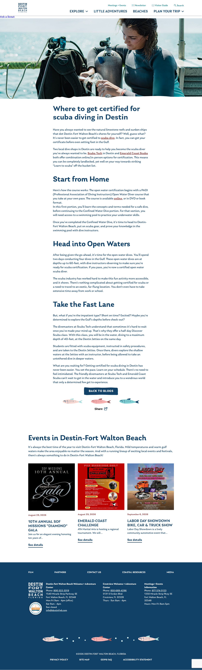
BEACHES (140, 11)
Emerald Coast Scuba (134, 153)
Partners (60, 572)
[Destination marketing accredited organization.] (35, 608)
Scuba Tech (95, 153)
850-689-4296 (118, 591)
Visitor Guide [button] (161, 5)
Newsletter (140, 5)
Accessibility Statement (137, 660)
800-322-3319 (61, 591)
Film (30, 572)
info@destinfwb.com (56, 610)
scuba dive (108, 138)
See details (35, 545)
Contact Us (94, 572)
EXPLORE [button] (77, 11)
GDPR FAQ (106, 660)
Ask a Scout (7, 16)
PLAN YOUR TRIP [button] (167, 11)
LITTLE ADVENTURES (110, 11)
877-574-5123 (159, 591)
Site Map (84, 660)
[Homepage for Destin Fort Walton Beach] (35, 590)
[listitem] (101, 16)
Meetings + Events (117, 5)
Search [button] (180, 5)
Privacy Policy (59, 660)
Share (98, 409)
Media (170, 572)
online (118, 198)
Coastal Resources (133, 572)
